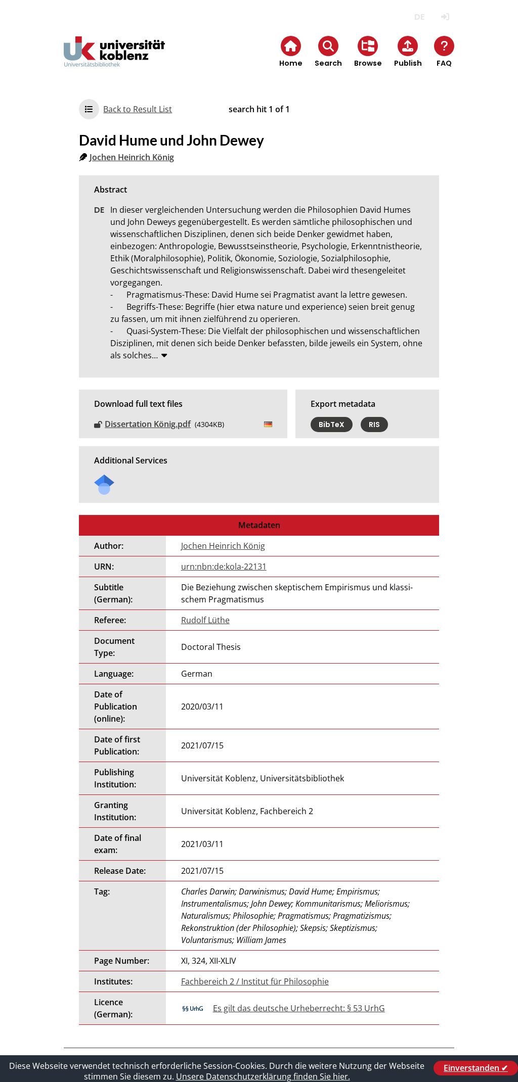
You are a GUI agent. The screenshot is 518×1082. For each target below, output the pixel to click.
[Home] (114, 60)
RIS (374, 424)
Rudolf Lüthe (205, 620)
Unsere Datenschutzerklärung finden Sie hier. (263, 1076)
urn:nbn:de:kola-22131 (224, 566)
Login (445, 17)
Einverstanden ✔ (476, 1067)
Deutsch (419, 17)
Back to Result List (137, 109)
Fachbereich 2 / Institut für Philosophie (255, 981)
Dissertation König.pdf (148, 424)
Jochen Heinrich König (132, 157)
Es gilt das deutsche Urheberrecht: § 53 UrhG (299, 1008)
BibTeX (331, 424)
